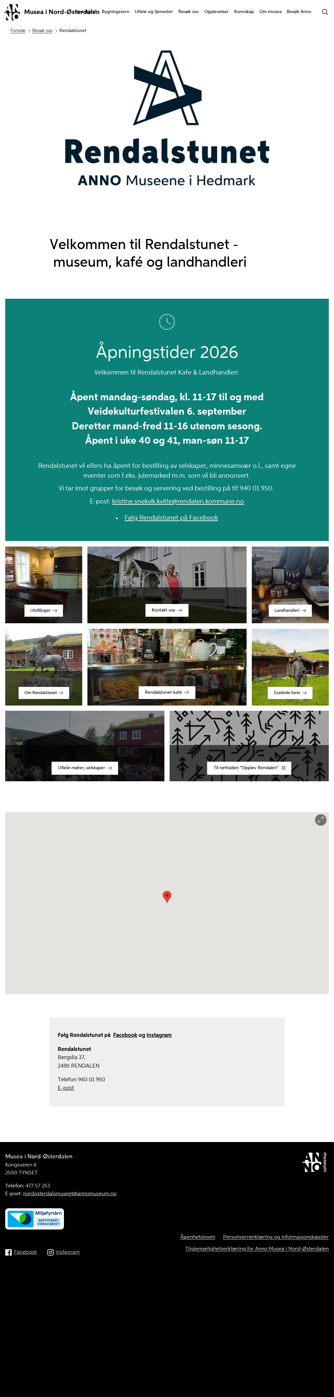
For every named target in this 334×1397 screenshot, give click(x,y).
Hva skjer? (85, 11)
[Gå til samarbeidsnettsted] (315, 1163)
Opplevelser (216, 11)
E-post (66, 1088)
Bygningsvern (115, 11)
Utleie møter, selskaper (81, 768)
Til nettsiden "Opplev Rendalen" (246, 768)
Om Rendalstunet (40, 693)
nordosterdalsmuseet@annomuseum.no (69, 1194)
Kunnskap (244, 11)
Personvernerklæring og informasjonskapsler (276, 1237)
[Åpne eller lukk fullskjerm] (320, 820)
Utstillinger (40, 611)
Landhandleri (287, 611)
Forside (17, 30)
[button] (167, 897)
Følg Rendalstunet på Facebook (171, 518)
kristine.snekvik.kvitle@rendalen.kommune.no (178, 501)
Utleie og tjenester (154, 11)
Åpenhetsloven (197, 1237)
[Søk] (325, 12)
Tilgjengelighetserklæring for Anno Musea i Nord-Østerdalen (257, 1249)
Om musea (270, 11)
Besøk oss (188, 11)
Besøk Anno (299, 11)
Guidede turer (287, 693)
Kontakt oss (163, 610)
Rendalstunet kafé (163, 692)
